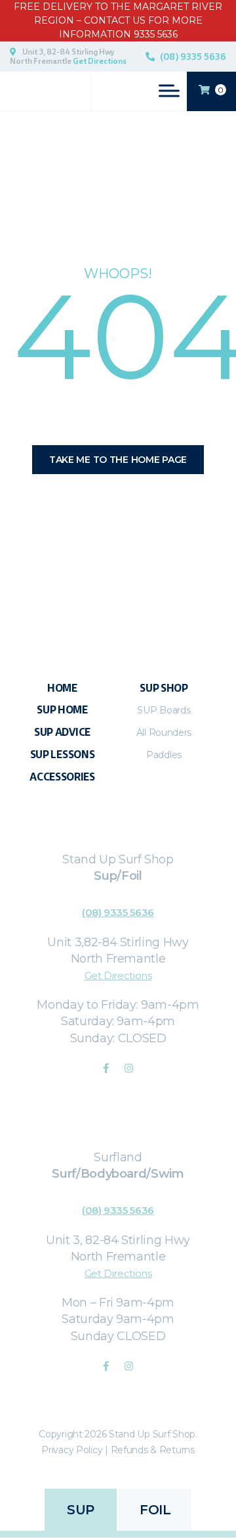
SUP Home (62, 710)
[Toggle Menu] (169, 90)
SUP (80, 1510)
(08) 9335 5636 (193, 56)
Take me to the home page (118, 460)
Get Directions (100, 61)
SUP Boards (163, 710)
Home (62, 688)
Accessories (62, 777)
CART (221, 90)
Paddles (164, 755)
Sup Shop (164, 688)
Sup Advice (62, 732)
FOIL (155, 1510)
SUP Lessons (62, 754)
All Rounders (163, 732)
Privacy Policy (71, 1450)
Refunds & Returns (153, 1450)
